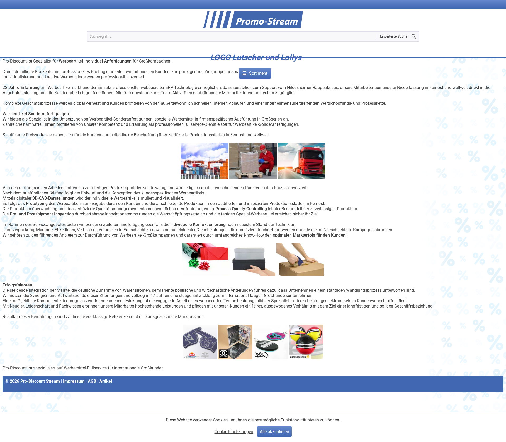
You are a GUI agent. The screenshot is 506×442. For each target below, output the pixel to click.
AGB (92, 381)
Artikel (105, 381)
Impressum (74, 381)
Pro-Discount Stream (40, 381)
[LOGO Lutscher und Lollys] (255, 65)
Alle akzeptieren (274, 431)
